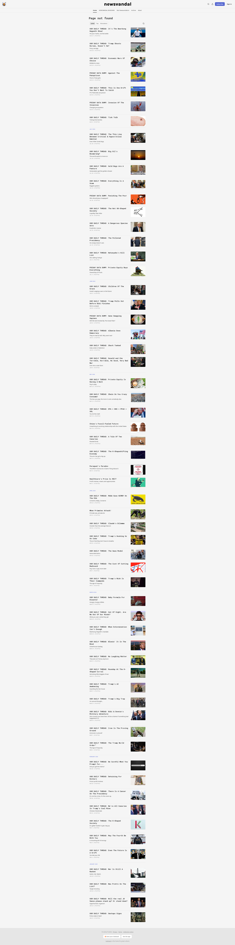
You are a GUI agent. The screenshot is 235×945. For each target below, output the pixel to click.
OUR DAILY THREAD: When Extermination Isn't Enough (108, 628)
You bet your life (95, 855)
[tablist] (99, 23)
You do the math (95, 414)
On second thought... (96, 701)
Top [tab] (97, 23)
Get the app (126, 936)
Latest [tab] (92, 23)
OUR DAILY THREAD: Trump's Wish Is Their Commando (107, 579)
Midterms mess (94, 63)
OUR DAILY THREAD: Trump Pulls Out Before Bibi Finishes (107, 302)
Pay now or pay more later (98, 569)
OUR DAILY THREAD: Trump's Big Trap (107, 699)
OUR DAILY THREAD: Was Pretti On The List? (108, 885)
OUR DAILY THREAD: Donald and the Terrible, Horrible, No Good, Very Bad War (109, 360)
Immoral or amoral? (96, 733)
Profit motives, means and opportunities (102, 481)
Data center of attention (97, 348)
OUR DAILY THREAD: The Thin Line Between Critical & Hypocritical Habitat (106, 136)
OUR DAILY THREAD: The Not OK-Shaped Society (108, 209)
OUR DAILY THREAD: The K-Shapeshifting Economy (109, 452)
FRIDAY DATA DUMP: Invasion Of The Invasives (107, 103)
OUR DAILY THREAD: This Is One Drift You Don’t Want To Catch (108, 89)
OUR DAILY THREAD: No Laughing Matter (108, 656)
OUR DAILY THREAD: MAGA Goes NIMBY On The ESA (108, 497)
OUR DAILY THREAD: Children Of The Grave (107, 287)
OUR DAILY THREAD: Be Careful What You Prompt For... (109, 763)
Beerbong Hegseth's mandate (99, 632)
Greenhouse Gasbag (96, 646)
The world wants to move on (99, 156)
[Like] (91, 38)
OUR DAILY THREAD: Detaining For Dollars (106, 777)
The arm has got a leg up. (98, 456)
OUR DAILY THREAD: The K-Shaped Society (105, 822)
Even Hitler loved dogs (97, 141)
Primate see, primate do (97, 513)
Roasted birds (94, 441)
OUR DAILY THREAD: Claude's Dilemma (107, 523)
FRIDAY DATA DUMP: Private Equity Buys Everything (109, 268)
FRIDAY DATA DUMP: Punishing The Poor (108, 195)
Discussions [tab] (103, 23)
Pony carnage (94, 48)
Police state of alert (96, 916)
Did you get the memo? (97, 766)
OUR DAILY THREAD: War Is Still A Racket (106, 870)
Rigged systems (95, 186)
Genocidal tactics (95, 553)
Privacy (115, 932)
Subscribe (219, 4)
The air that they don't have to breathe (102, 541)
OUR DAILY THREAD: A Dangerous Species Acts (109, 224)
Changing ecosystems (96, 107)
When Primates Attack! (100, 510)
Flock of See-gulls (95, 78)
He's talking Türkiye (96, 258)
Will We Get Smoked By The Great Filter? (102, 321)
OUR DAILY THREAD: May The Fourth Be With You (108, 836)
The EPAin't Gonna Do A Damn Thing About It (104, 469)
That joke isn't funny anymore (99, 659)
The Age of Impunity (96, 748)
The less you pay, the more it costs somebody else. (106, 399)
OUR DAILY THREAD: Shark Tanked (105, 345)
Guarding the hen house (97, 689)
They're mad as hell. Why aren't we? (101, 335)
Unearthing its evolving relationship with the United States (108, 426)
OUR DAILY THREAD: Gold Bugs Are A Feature (107, 167)
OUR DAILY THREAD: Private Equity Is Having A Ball (108, 380)
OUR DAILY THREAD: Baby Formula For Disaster (107, 598)
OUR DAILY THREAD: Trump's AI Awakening (104, 685)
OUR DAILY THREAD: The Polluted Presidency (105, 239)
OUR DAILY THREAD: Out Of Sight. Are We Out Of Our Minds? (108, 613)
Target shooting (95, 889)
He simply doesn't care (97, 243)
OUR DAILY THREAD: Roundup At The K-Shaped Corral (108, 670)
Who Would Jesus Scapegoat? (99, 198)
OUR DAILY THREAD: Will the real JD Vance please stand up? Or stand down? (108, 899)
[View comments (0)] (102, 38)
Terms (120, 932)
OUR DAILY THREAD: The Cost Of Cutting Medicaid (109, 565)
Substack (108, 941)
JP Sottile (97, 35)
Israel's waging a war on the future (101, 291)
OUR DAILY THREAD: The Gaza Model (106, 551)
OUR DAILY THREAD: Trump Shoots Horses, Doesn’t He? (105, 44)
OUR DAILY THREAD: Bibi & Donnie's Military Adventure (107, 712)
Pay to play (93, 384)
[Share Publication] (212, 4)
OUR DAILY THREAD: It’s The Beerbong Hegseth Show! (108, 30)
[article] (117, 33)
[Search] (208, 4)
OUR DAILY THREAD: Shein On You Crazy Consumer (108, 395)
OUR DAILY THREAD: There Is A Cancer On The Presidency (108, 792)
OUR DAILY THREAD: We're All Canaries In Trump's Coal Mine (108, 807)
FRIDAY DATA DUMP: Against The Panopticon (105, 74)
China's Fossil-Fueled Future (104, 424)
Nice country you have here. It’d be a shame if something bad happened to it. (109, 717)
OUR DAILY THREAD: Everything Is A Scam (107, 182)
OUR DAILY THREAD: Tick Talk (104, 117)
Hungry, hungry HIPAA (97, 602)
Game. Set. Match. (95, 874)
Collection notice (128, 932)
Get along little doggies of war (99, 674)
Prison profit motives (96, 781)
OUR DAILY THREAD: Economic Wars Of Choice (107, 59)
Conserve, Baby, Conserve (98, 501)
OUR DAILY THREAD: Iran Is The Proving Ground (109, 729)
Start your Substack (112, 936)
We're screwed (94, 306)
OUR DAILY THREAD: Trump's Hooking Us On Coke (108, 537)
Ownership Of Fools (96, 272)
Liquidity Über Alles (96, 213)
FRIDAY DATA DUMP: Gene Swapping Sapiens (105, 317)
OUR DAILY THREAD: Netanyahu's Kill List (107, 254)
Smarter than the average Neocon (100, 526)
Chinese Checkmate (96, 811)
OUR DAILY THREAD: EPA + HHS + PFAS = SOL (108, 410)
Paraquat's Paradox (99, 466)
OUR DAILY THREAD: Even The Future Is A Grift (108, 851)
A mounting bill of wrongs (98, 840)
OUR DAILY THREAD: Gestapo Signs (106, 913)
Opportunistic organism (97, 903)
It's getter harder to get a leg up (100, 826)
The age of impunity (96, 583)
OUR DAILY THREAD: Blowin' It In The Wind (108, 642)
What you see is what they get (99, 617)
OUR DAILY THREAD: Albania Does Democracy (105, 331)
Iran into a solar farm (96, 365)
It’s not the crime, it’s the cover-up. (100, 796)
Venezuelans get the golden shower (101, 171)
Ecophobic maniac (95, 228)
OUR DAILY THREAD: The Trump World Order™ (107, 744)
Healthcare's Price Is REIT (103, 479)
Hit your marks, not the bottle (99, 33)
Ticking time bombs (96, 120)
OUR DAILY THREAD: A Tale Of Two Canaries (106, 437)
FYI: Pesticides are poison (98, 93)
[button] (95, 10)
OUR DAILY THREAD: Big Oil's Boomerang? (103, 152)
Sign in (229, 4)
